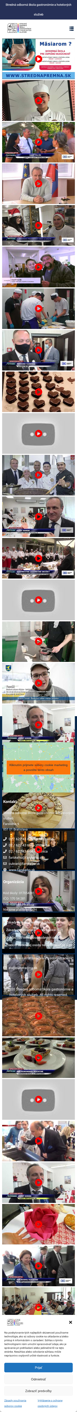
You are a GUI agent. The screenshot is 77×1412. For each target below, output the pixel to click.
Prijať (38, 1367)
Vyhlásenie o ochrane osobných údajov (50, 1403)
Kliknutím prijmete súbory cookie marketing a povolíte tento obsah (38, 767)
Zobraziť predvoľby (38, 1391)
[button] (70, 1322)
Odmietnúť (38, 1379)
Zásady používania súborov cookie (15, 1403)
